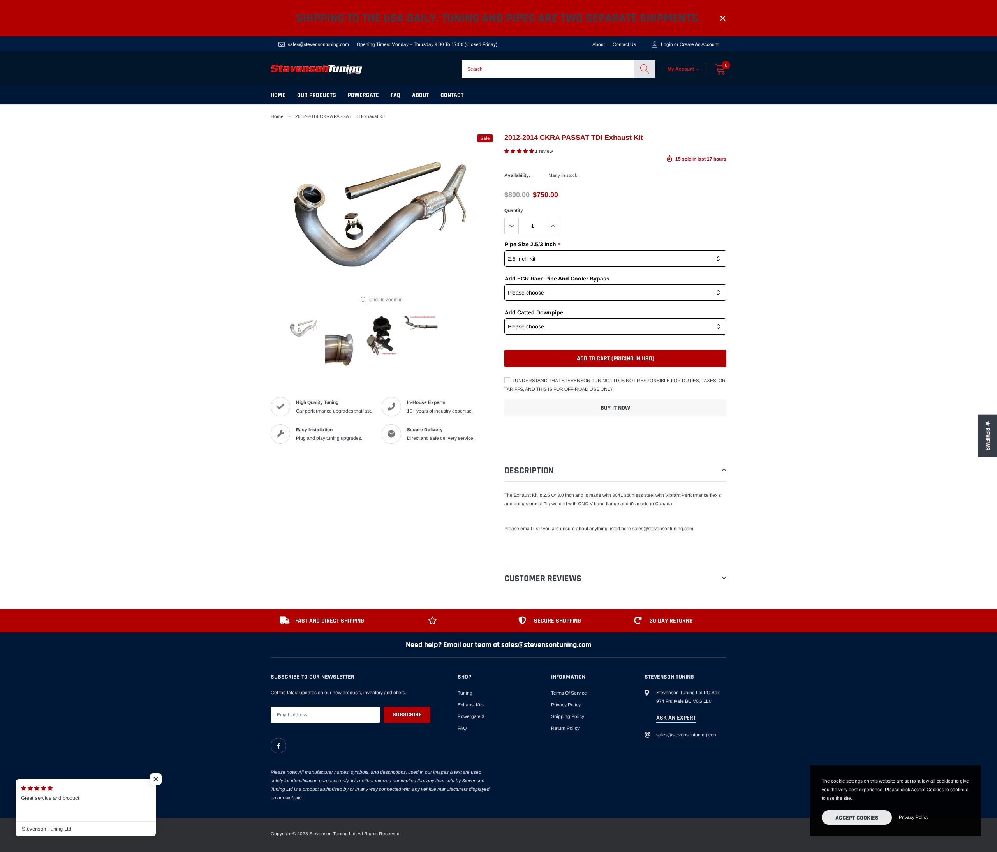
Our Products (316, 95)
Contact (451, 95)
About (598, 44)
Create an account (699, 44)
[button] (519, 151)
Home (278, 95)
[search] (644, 69)
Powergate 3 (471, 716)
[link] (278, 745)
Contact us (624, 44)
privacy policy (913, 817)
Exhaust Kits (471, 704)
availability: (517, 175)
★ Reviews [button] (987, 435)
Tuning (465, 693)
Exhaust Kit (525, 495)
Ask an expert (676, 718)
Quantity (513, 210)
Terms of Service (569, 693)
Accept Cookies (857, 818)
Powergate (363, 95)
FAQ (395, 95)
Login (667, 44)
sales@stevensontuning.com (318, 44)
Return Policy (565, 728)
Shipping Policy (567, 716)
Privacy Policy (566, 704)
